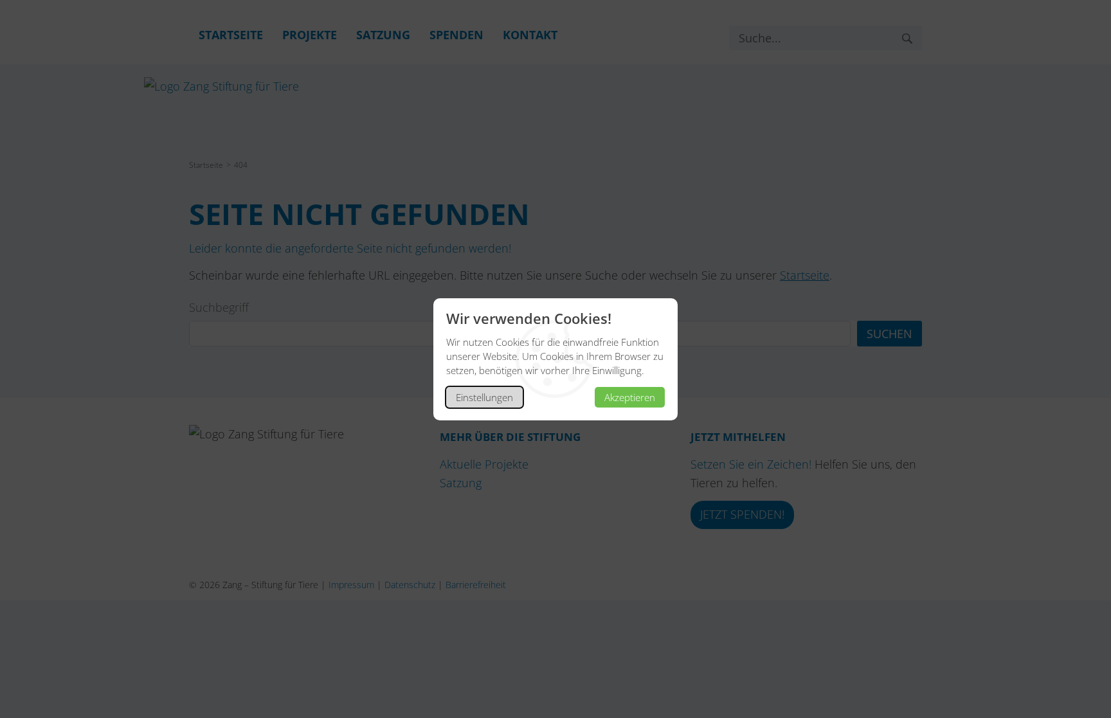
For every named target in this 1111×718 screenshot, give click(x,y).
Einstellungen (484, 397)
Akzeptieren (629, 397)
